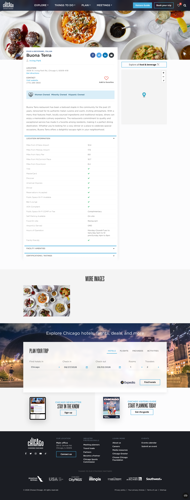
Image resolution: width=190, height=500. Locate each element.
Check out (101, 361)
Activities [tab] (152, 351)
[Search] (185, 5)
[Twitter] (31, 453)
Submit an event (149, 446)
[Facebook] (26, 453)
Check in (67, 361)
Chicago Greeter (120, 453)
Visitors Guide (142, 5)
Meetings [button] (103, 5)
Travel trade (89, 448)
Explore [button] (40, 5)
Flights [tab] (124, 351)
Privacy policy (120, 490)
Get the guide (142, 412)
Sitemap (163, 490)
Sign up (68, 412)
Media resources (120, 450)
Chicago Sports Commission (90, 460)
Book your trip (163, 5)
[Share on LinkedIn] (105, 55)
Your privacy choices (136, 490)
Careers (116, 446)
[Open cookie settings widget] (186, 495)
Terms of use (152, 490)
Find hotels (150, 382)
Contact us (66, 454)
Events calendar (149, 443)
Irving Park (35, 60)
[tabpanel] (95, 373)
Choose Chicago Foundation (120, 458)
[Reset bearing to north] (163, 81)
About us (116, 443)
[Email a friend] (111, 55)
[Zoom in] (163, 73)
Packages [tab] (137, 351)
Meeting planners (91, 445)
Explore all (142, 64)
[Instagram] (36, 453)
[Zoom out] (163, 77)
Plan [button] (85, 5)
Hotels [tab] (112, 351)
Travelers (149, 361)
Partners (87, 452)
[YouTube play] (41, 453)
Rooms (132, 361)
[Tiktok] (46, 453)
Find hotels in (36, 361)
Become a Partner (91, 456)
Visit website (32, 80)
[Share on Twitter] (99, 55)
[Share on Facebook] (92, 55)
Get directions (32, 73)
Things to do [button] (64, 5)
